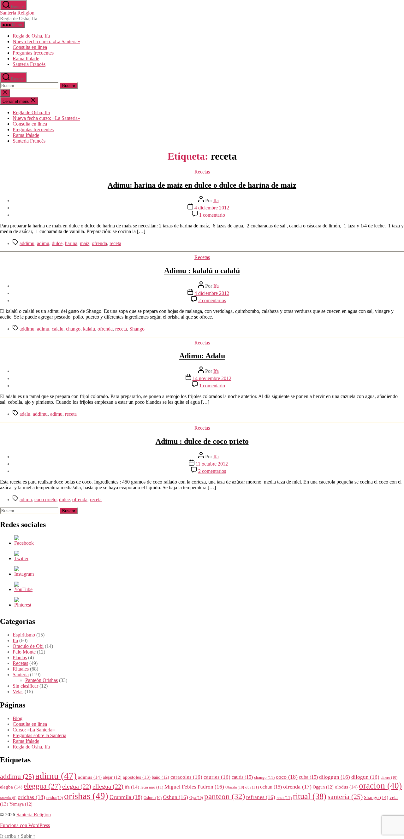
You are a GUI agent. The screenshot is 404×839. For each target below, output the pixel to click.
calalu (57, 328)
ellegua (107, 786)
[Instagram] (24, 574)
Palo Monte (24, 651)
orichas (31, 797)
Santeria (21, 674)
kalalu (89, 328)
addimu (27, 243)
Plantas (20, 657)
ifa (132, 786)
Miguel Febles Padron (194, 787)
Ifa (216, 200)
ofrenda (99, 243)
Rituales (21, 669)
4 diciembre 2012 (211, 207)
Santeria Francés (29, 64)
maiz (84, 243)
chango (73, 328)
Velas (18, 691)
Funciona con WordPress (25, 825)
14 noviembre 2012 (212, 378)
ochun (271, 786)
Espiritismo (24, 634)
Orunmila (126, 797)
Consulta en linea (30, 47)
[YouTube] (23, 589)
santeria (345, 797)
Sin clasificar (25, 686)
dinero (389, 778)
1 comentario (212, 215)
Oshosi (153, 798)
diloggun (334, 777)
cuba (308, 777)
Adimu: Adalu (202, 356)
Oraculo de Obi (28, 646)
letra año (151, 787)
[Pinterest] (22, 604)
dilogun (365, 777)
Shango (137, 328)
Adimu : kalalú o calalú (202, 271)
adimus (90, 777)
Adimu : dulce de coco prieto (202, 441)
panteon (224, 796)
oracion (380, 785)
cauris (242, 777)
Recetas (202, 171)
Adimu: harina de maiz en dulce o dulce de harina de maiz (202, 185)
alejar (112, 777)
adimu (43, 243)
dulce (57, 243)
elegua (76, 786)
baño (160, 777)
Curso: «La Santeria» (34, 729)
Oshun (175, 797)
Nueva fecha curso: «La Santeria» (46, 41)
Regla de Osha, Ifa (31, 35)
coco (287, 777)
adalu (25, 414)
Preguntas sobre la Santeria (39, 735)
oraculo (8, 798)
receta (115, 243)
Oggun (323, 787)
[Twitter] (21, 558)
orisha (54, 798)
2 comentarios (212, 300)
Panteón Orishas (41, 680)
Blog (17, 718)
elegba (11, 786)
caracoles (186, 777)
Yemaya (21, 804)
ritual (309, 796)
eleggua (42, 786)
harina (71, 243)
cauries (217, 777)
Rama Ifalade (26, 58)
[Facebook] (24, 543)
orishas (86, 796)
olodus (346, 786)
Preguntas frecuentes (33, 53)
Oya (196, 798)
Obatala (234, 787)
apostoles (137, 777)
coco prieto (45, 499)
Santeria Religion (17, 12)
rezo (284, 797)
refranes (260, 797)
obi (252, 787)
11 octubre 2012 (212, 463)
